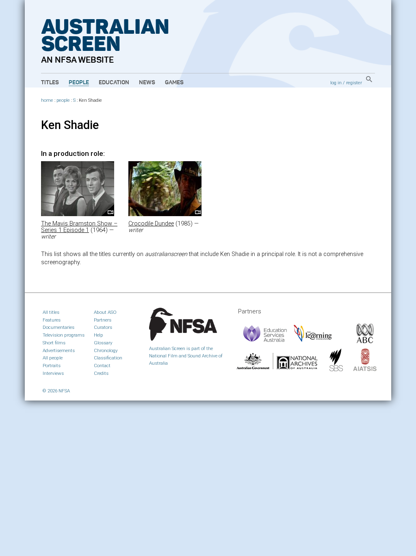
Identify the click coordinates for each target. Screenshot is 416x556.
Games (174, 82)
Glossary (103, 343)
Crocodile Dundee (151, 223)
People (79, 82)
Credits (101, 373)
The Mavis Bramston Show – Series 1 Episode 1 (79, 227)
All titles (51, 312)
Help (98, 335)
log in (336, 82)
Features (52, 320)
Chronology (106, 350)
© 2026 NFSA (56, 391)
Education (114, 82)
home (47, 100)
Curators (103, 327)
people (63, 100)
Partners (102, 320)
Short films (54, 343)
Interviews (53, 373)
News (147, 82)
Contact (102, 365)
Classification (108, 358)
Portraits (52, 365)
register (354, 82)
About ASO (105, 312)
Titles (50, 82)
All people (53, 358)
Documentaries (58, 327)
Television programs (63, 335)
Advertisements (59, 350)
